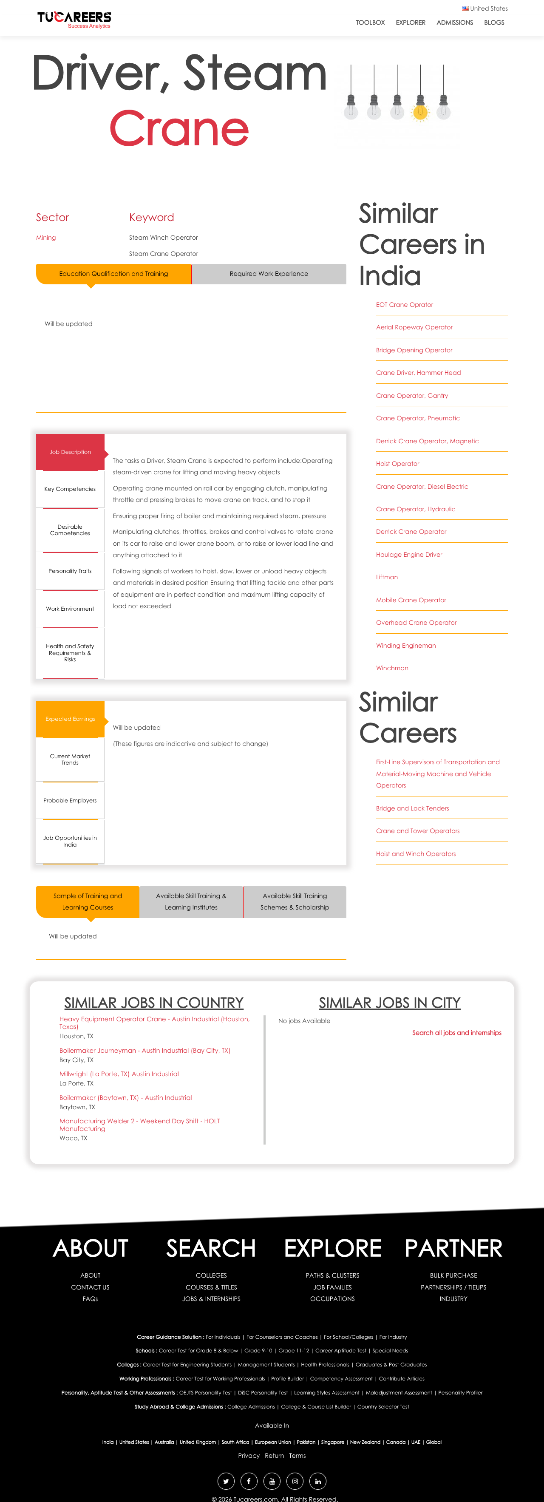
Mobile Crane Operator (411, 600)
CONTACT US (90, 1287)
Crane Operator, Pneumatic (418, 418)
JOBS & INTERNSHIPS (211, 1299)
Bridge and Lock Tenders (412, 808)
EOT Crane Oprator (404, 305)
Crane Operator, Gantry (412, 396)
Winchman (392, 668)
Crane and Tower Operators (418, 831)
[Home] (74, 22)
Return (274, 1455)
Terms (297, 1455)
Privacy (249, 1455)
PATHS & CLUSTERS (333, 1275)
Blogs (494, 22)
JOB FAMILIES (332, 1287)
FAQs (90, 1299)
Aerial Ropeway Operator (414, 327)
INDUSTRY (454, 1299)
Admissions (454, 22)
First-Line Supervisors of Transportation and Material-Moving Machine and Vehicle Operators (438, 773)
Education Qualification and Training (114, 274)
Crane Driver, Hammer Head (418, 373)
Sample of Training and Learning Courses (88, 901)
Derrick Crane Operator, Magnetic (427, 441)
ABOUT (90, 1275)
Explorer (411, 22)
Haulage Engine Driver (409, 554)
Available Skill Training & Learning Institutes (191, 901)
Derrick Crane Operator (411, 532)
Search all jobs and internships (457, 1033)
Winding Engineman (406, 645)
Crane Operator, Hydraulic (416, 509)
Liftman (387, 577)
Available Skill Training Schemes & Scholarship (295, 901)
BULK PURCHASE (453, 1275)
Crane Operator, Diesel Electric (422, 486)
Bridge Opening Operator (414, 350)
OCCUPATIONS (332, 1299)
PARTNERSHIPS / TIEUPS (453, 1287)
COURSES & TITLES (211, 1287)
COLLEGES (211, 1275)
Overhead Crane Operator (416, 622)
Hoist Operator (397, 464)
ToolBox (370, 22)
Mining (46, 237)
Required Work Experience (269, 274)
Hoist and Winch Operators (416, 854)
